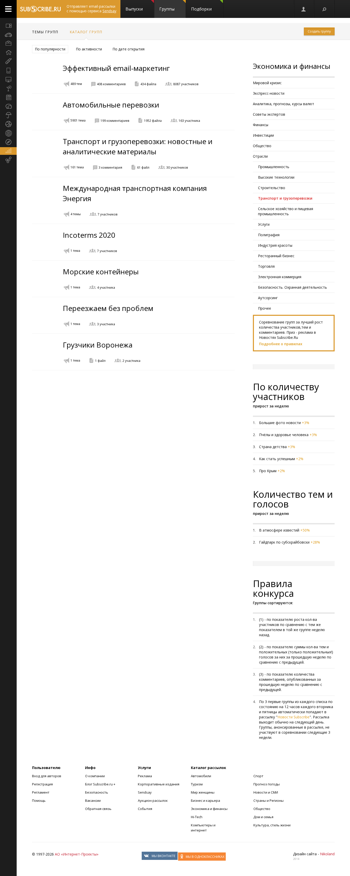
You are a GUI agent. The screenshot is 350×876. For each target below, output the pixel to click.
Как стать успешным (277, 458)
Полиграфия (269, 234)
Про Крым (267, 470)
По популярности (50, 49)
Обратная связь (98, 808)
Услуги (264, 224)
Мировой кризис (267, 82)
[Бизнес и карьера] (8, 43)
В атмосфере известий (279, 530)
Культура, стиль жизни (272, 825)
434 (148, 84)
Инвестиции (263, 135)
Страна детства (273, 446)
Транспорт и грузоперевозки (285, 198)
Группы (166, 9)
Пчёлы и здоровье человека (283, 434)
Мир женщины (202, 792)
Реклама (145, 776)
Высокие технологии (276, 177)
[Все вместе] (8, 25)
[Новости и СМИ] (8, 97)
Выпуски (134, 9)
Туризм (197, 784)
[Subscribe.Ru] (40, 9)
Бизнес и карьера (205, 800)
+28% (315, 542)
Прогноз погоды (266, 784)
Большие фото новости (280, 422)
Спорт (258, 776)
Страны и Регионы (268, 800)
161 (77, 167)
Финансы (260, 124)
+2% (299, 458)
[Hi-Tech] (8, 70)
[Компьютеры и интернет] (8, 79)
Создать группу (319, 31)
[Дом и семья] (8, 52)
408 (111, 84)
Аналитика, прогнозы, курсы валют (283, 103)
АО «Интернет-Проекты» (76, 854)
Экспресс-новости (268, 93)
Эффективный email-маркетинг (116, 68)
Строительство (271, 187)
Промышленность (273, 166)
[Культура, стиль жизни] (8, 88)
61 (143, 167)
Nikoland (327, 853)
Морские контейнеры (101, 271)
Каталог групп (86, 31)
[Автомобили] (8, 34)
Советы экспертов (269, 114)
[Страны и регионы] (8, 133)
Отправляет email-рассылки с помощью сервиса (91, 8)
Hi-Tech (196, 817)
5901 (78, 120)
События (145, 808)
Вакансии (93, 800)
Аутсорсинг (268, 297)
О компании (95, 776)
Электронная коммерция (279, 276)
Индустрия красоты (275, 245)
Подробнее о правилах (280, 343)
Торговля (266, 266)
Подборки (201, 9)
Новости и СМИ (265, 792)
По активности (89, 49)
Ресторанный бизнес (276, 255)
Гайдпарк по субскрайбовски (284, 542)
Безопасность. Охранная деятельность (292, 287)
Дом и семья (263, 817)
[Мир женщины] (8, 61)
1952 (153, 120)
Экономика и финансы (209, 808)
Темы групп (45, 31)
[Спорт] (8, 124)
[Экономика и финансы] (8, 151)
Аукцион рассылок (153, 800)
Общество (262, 145)
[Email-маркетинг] (8, 160)
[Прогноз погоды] (8, 115)
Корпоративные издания (158, 784)
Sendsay (145, 792)
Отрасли (260, 156)
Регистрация (42, 784)
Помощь (39, 800)
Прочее (264, 308)
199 (114, 120)
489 (76, 84)
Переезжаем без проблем (108, 308)
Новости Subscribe (293, 717)
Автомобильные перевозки (111, 105)
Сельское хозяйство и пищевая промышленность (285, 211)
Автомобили (201, 776)
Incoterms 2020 (89, 235)
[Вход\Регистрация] (304, 9)
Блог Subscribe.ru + (100, 784)
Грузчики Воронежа (97, 345)
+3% (305, 422)
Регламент (40, 792)
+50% (305, 530)
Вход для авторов (46, 776)
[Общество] (8, 106)
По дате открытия (128, 49)
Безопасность (96, 792)
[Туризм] (8, 142)
